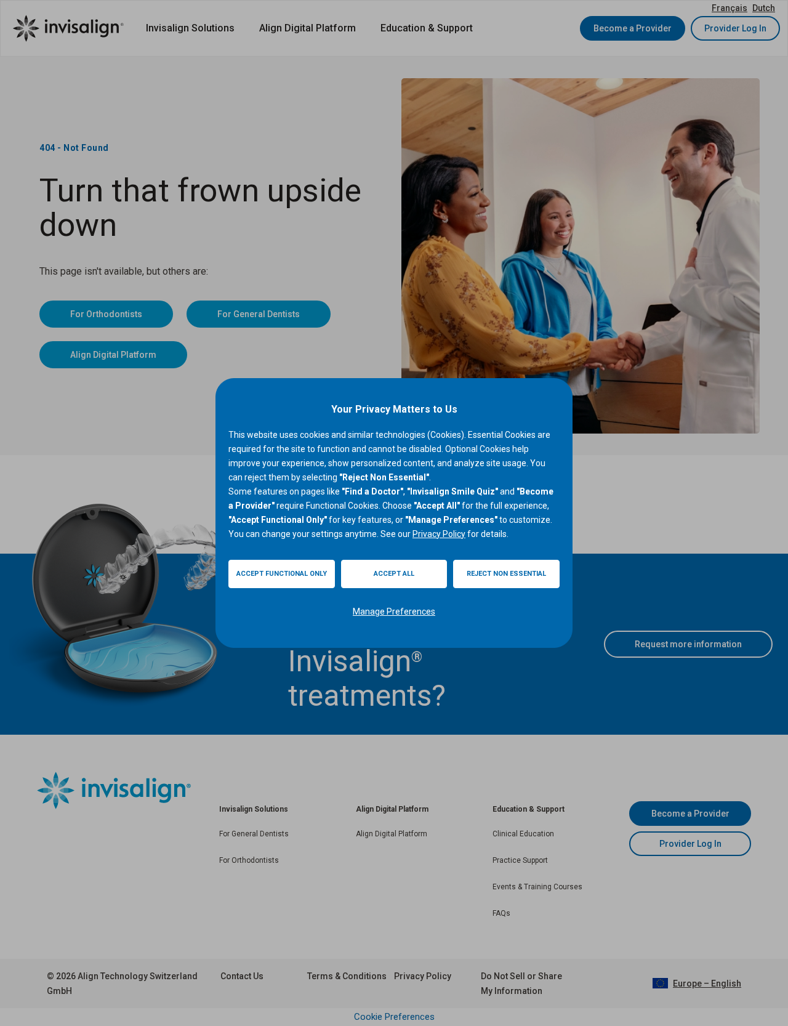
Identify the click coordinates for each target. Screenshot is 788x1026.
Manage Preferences (394, 611)
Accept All (394, 574)
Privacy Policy (438, 534)
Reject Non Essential (506, 574)
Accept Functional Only (281, 574)
